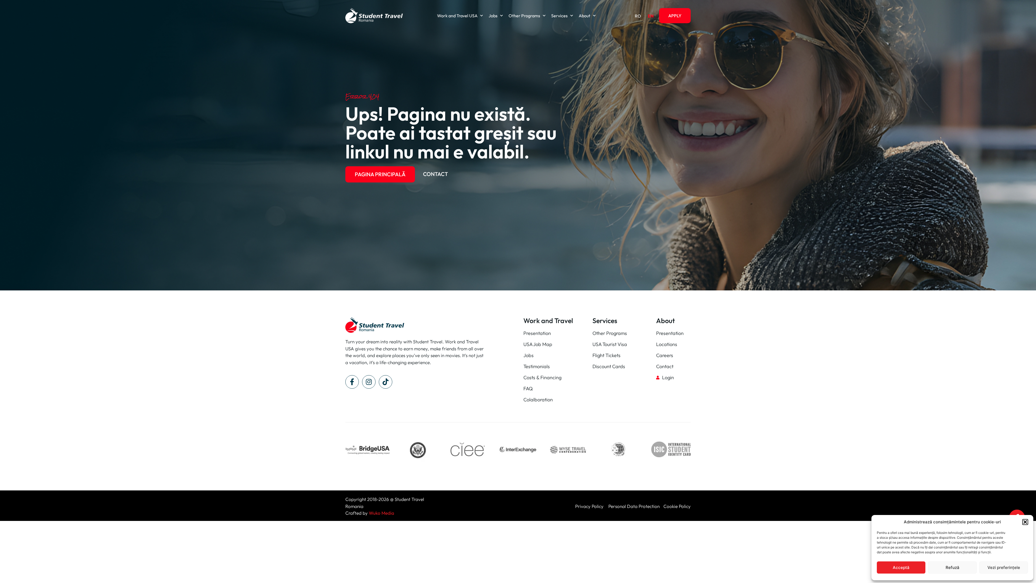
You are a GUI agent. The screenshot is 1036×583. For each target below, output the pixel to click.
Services (559, 15)
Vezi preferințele (1003, 567)
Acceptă (901, 567)
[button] (1025, 522)
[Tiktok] (385, 382)
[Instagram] (369, 382)
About (584, 15)
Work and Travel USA (457, 15)
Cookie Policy (677, 506)
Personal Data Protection (634, 506)
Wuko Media (381, 513)
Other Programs (524, 15)
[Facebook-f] (352, 382)
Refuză (952, 567)
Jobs (493, 15)
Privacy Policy (590, 506)
